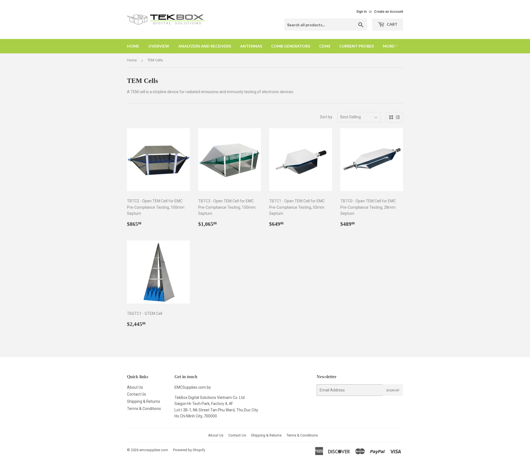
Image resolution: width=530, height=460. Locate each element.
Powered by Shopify (189, 450)
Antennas (251, 46)
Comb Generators (290, 46)
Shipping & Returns (143, 401)
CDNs (324, 46)
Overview (158, 46)
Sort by (326, 117)
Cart (392, 24)
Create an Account (388, 12)
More (388, 46)
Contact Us (136, 394)
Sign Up (392, 390)
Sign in (361, 12)
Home (133, 46)
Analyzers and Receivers (204, 46)
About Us (135, 387)
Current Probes (356, 46)
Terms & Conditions (144, 408)
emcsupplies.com (153, 450)
